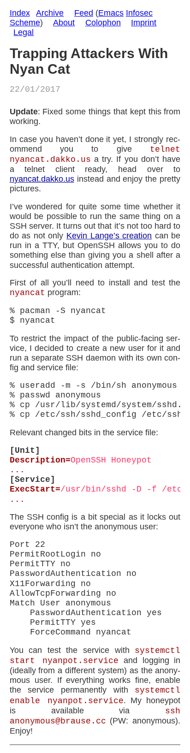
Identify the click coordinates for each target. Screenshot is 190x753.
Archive (50, 13)
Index (20, 13)
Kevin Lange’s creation (109, 235)
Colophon (103, 22)
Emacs (111, 13)
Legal (23, 32)
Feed (83, 13)
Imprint (143, 22)
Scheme (25, 22)
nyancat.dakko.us (42, 179)
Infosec (139, 13)
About (64, 22)
